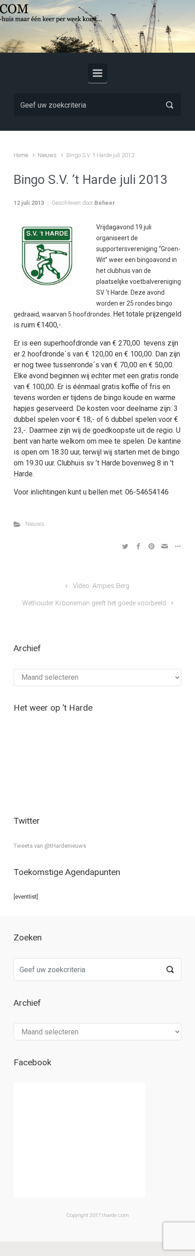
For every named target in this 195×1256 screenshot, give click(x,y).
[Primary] (97, 73)
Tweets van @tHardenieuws (50, 845)
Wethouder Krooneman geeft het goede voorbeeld (94, 603)
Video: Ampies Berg (101, 586)
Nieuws (47, 155)
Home (21, 155)
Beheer (104, 202)
